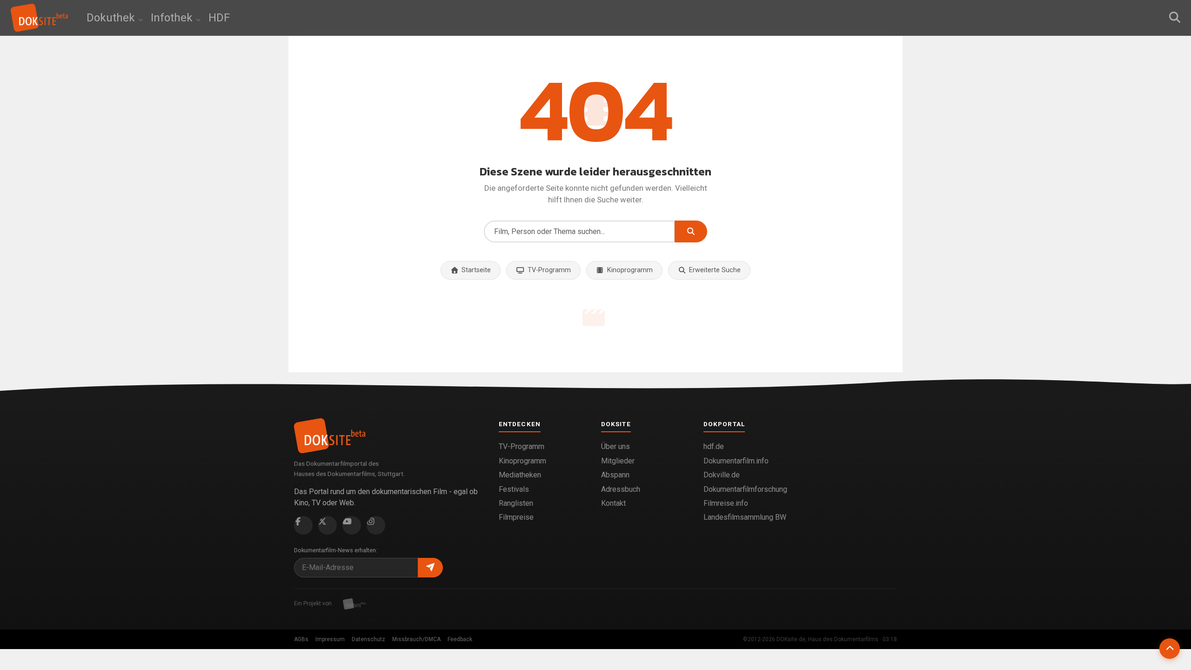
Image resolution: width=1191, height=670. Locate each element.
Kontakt (613, 503)
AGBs (301, 639)
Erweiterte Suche (715, 270)
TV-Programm (549, 270)
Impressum (330, 639)
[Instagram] (376, 525)
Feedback (460, 639)
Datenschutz (368, 639)
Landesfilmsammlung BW (744, 517)
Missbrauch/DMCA (416, 639)
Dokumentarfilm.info (736, 460)
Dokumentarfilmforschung (745, 489)
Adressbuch (620, 489)
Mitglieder (618, 460)
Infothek (173, 17)
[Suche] (1174, 18)
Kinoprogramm (630, 270)
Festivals (514, 489)
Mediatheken (520, 474)
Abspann (615, 474)
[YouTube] (351, 525)
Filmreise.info (725, 503)
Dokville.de (721, 474)
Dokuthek (112, 17)
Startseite (476, 270)
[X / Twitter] (327, 525)
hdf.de (713, 446)
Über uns (615, 446)
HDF (219, 17)
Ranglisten (516, 503)
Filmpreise (516, 517)
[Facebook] (303, 525)
